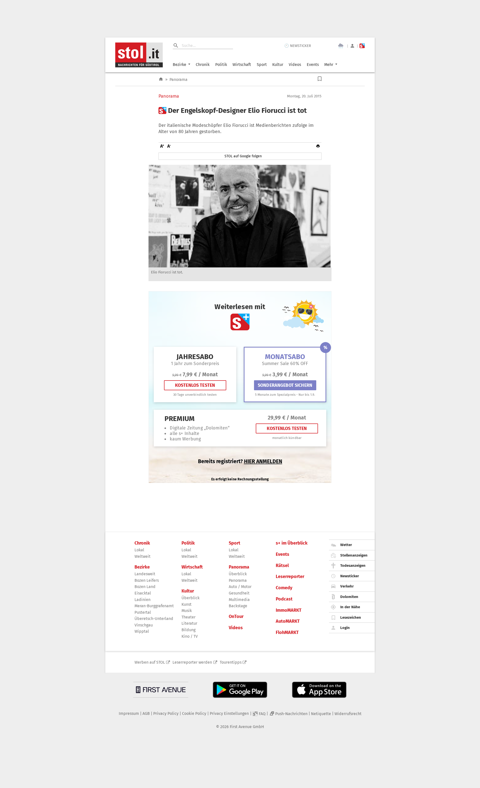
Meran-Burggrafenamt (154, 605)
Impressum (129, 713)
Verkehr (347, 586)
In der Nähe (350, 607)
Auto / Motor (240, 586)
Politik (221, 64)
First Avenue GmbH (247, 726)
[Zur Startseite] (160, 79)
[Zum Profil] (352, 45)
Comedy (284, 588)
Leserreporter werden (192, 662)
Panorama (179, 79)
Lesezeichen (350, 617)
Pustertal (142, 612)
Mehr (328, 64)
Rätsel (282, 565)
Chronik (203, 64)
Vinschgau (143, 625)
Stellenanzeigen (354, 555)
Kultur (277, 64)
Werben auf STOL (149, 662)
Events (313, 64)
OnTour (236, 616)
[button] (320, 78)
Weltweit (142, 556)
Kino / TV (190, 636)
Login (345, 627)
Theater (189, 617)
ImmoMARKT (289, 610)
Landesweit (144, 574)
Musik (187, 610)
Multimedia (239, 599)
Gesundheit (239, 593)
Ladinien (142, 599)
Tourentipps (231, 662)
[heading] (240, 110)
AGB (146, 713)
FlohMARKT (287, 632)
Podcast (284, 599)
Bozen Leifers (146, 580)
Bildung (189, 629)
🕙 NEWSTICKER (297, 45)
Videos (295, 64)
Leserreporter (290, 576)
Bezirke (179, 64)
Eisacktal (142, 593)
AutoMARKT (288, 621)
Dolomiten (349, 596)
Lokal (139, 550)
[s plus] (362, 45)
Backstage (238, 605)
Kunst (187, 604)
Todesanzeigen (353, 565)
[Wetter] (340, 46)
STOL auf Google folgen (243, 156)
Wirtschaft (241, 64)
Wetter (346, 545)
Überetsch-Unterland (153, 618)
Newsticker (349, 576)
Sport (262, 64)
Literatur (189, 623)
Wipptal (141, 631)
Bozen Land (145, 586)
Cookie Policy (194, 713)
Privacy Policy (165, 713)
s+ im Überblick (292, 543)
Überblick (191, 597)
